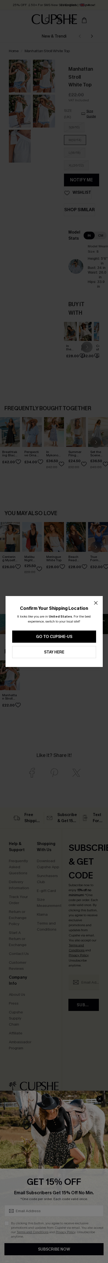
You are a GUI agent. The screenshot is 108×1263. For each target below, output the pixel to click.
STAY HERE (54, 652)
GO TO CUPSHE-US (54, 636)
